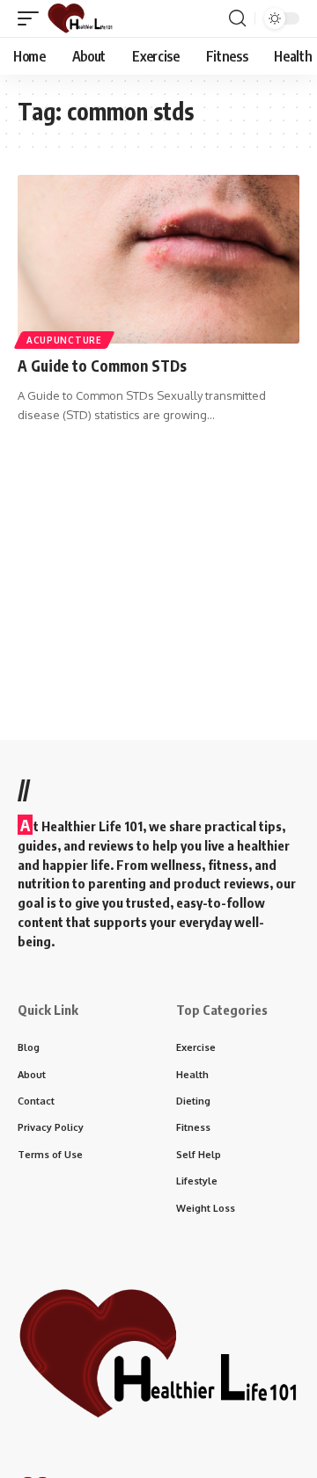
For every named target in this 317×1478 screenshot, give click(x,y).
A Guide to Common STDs (102, 365)
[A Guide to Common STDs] (158, 259)
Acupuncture (64, 340)
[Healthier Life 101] (80, 18)
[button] (33, 18)
